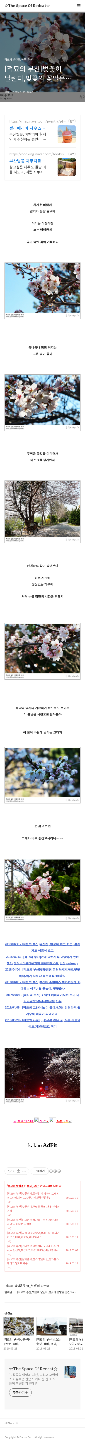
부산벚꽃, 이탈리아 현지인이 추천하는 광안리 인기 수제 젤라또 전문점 (27, 136)
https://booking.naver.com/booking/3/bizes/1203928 (38, 154)
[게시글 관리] (24, 1171)
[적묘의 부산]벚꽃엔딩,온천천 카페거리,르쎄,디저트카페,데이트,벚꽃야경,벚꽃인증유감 (33, 1195)
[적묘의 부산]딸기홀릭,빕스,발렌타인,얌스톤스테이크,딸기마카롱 (33, 1261)
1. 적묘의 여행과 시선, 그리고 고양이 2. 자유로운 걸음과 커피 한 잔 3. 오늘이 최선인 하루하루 (33, 1378)
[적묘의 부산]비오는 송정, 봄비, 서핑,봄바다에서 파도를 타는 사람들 (32, 1222)
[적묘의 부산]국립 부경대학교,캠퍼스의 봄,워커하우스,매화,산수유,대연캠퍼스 (33, 1235)
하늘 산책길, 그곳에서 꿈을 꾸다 (25, 1430)
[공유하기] (18, 1171)
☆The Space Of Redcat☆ (27, 5)
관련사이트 (11, 1423)
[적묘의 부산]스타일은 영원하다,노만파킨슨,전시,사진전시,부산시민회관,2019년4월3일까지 (33, 1248)
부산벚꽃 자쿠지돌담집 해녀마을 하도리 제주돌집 (28, 160)
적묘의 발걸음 (16, 1186)
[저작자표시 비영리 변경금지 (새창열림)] (55, 1171)
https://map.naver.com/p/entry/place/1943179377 (37, 121)
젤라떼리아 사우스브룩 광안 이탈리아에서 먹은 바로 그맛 (27, 128)
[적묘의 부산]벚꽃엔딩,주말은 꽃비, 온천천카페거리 (33, 1209)
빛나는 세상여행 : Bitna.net (22, 1438)
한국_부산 (33, 1186)
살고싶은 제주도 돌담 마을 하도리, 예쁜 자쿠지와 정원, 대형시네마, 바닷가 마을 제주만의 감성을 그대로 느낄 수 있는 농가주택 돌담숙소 (28, 169)
